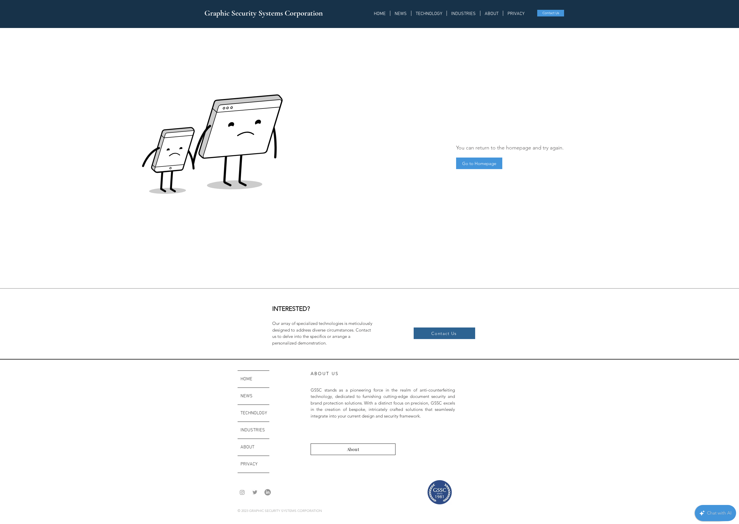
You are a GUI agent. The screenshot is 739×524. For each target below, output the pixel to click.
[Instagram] (242, 492)
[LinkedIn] (267, 492)
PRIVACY (248, 464)
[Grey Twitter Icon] (255, 492)
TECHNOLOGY (253, 413)
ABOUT (247, 447)
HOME (246, 379)
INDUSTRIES (252, 430)
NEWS (246, 396)
